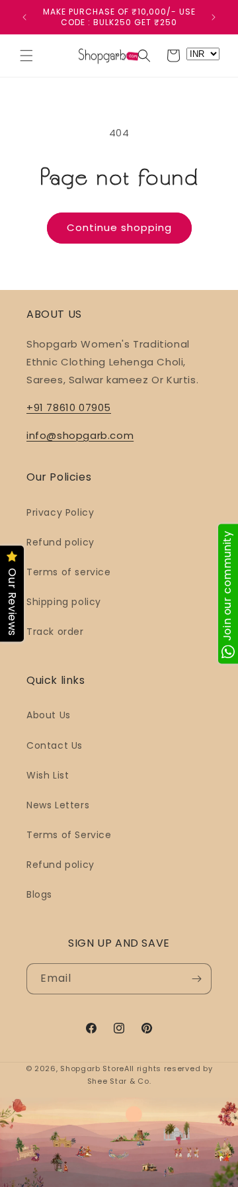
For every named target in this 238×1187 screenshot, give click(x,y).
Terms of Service (69, 834)
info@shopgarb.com (80, 435)
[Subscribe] (196, 978)
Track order (55, 631)
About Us (48, 715)
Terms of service (68, 572)
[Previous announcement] (24, 17)
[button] (26, 55)
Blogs (39, 894)
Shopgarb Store (92, 1068)
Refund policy (60, 542)
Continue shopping (119, 227)
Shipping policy (63, 601)
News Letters (57, 805)
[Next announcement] (213, 17)
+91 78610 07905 (68, 407)
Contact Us (54, 745)
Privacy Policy (60, 512)
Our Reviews (12, 602)
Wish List (47, 775)
